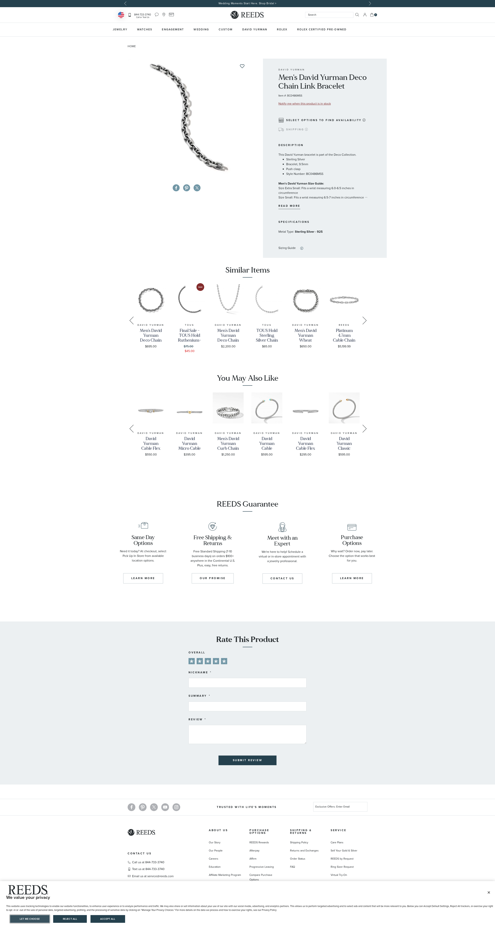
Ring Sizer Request (342, 867)
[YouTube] (165, 807)
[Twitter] (154, 807)
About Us (218, 830)
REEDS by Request (342, 859)
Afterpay (254, 851)
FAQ (292, 867)
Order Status (297, 859)
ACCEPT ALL (107, 919)
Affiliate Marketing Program (225, 875)
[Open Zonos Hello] (121, 15)
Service (338, 830)
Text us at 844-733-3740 (148, 869)
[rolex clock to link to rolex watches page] (372, 29)
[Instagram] (176, 807)
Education (215, 867)
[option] (247, 3)
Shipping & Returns (301, 831)
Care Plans (337, 842)
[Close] (489, 892)
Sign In (364, 15)
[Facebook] (131, 807)
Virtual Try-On (339, 875)
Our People (216, 851)
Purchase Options (259, 831)
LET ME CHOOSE (30, 919)
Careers (213, 859)
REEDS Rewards (259, 842)
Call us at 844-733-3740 (148, 862)
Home (132, 46)
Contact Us (139, 853)
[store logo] (247, 15)
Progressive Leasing (261, 867)
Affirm (252, 859)
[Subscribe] (362, 807)
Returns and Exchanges (304, 851)
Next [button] (369, 3)
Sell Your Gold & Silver (344, 851)
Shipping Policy (299, 842)
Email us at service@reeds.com (153, 876)
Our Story (214, 842)
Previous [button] (126, 3)
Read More (289, 206)
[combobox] (329, 15)
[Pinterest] (143, 807)
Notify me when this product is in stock (304, 103)
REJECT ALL (70, 919)
